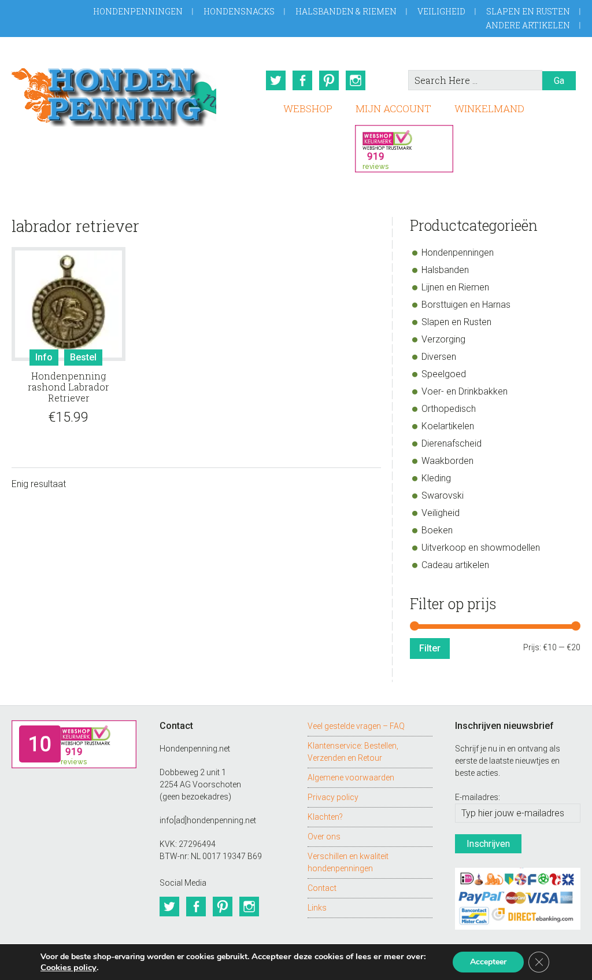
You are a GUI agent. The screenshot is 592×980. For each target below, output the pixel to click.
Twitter (276, 80)
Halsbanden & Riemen (346, 11)
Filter (430, 648)
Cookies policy (68, 967)
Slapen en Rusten (528, 11)
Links (317, 907)
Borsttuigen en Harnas (465, 304)
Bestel (83, 357)
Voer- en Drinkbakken (464, 391)
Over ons (324, 836)
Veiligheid (441, 11)
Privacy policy (333, 797)
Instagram (355, 80)
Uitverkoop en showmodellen (480, 547)
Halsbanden (445, 269)
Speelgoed (443, 374)
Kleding (436, 478)
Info (44, 357)
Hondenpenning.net (114, 93)
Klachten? (325, 816)
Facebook (302, 80)
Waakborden (447, 460)
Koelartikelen (447, 426)
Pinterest (329, 80)
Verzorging (443, 339)
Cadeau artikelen (455, 564)
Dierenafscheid (451, 443)
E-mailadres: (477, 797)
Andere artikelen (528, 25)
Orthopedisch (448, 408)
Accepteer (488, 961)
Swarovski (442, 495)
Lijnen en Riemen (455, 287)
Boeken (437, 530)
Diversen (438, 356)
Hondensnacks (239, 11)
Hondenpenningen (138, 11)
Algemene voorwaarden (351, 777)
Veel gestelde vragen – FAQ (356, 726)
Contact (322, 888)
